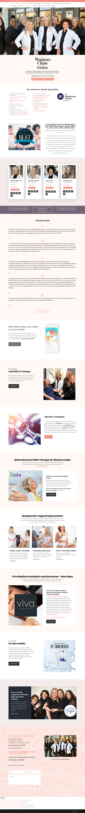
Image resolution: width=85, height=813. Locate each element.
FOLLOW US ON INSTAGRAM (42, 210)
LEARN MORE (31, 185)
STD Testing (36, 102)
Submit (37, 786)
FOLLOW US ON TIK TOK (66, 209)
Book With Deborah (15, 189)
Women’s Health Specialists (34, 3)
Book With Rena (32, 187)
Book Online (13, 5)
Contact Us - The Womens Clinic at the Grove (11, 801)
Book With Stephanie (68, 187)
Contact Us (28, 5)
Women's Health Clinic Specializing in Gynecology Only (13, 807)
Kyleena (11, 112)
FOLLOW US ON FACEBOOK (18, 209)
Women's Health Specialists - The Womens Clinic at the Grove (14, 805)
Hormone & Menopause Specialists (18, 3)
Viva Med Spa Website (51, 5)
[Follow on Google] (17, 193)
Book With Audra (49, 187)
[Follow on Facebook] (12, 193)
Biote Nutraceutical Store (38, 5)
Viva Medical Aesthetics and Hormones (55, 596)
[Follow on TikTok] (12, 196)
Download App (14, 344)
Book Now (51, 621)
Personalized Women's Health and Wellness (10, 803)
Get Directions (49, 79)
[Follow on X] (20, 193)
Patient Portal (21, 5)
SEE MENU (48, 436)
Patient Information (46, 3)
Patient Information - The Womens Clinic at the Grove (13, 800)
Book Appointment (37, 79)
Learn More (14, 386)
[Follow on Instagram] (14, 193)
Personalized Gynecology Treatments (61, 3)
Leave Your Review (42, 311)
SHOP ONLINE (14, 663)
